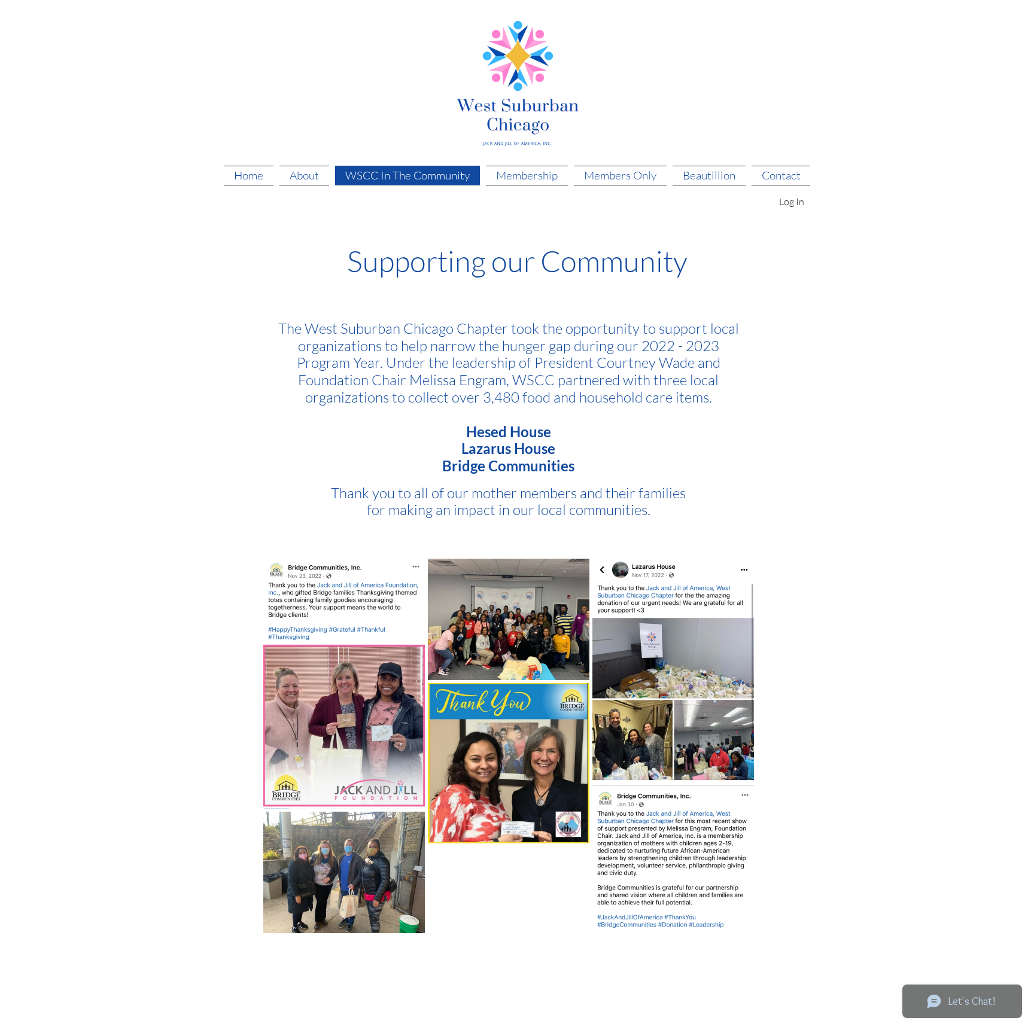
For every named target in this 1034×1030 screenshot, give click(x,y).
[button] (791, 202)
